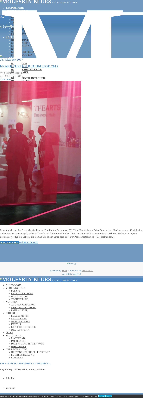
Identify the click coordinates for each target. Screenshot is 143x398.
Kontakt (17, 357)
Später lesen (28, 242)
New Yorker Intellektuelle (33, 78)
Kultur (16, 49)
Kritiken (13, 37)
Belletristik (21, 40)
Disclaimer (18, 346)
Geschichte (20, 43)
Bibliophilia (21, 19)
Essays (16, 13)
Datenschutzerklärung (30, 69)
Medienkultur (17, 10)
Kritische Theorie (23, 327)
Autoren (12, 302)
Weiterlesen (9, 242)
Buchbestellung (22, 355)
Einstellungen (105, 396)
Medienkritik (22, 54)
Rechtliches (14, 335)
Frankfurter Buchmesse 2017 (29, 66)
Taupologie (15, 8)
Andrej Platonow (23, 305)
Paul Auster (19, 310)
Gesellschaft (22, 46)
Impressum (18, 341)
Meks (64, 270)
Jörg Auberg (14, 72)
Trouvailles (19, 299)
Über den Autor (17, 349)
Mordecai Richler (23, 307)
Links (10, 57)
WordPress (87, 270)
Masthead (19, 63)
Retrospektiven (24, 16)
